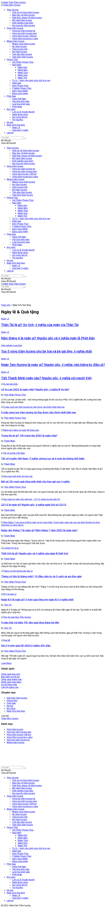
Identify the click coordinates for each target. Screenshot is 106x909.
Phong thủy (12, 700)
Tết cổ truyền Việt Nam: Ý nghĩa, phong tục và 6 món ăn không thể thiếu (42, 458)
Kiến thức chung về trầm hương (27, 17)
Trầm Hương (12, 10)
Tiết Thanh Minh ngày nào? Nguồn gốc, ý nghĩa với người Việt (46, 378)
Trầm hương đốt (19, 49)
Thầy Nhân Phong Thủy (15, 395)
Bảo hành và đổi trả (10, 676)
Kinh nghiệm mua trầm (22, 23)
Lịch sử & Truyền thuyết (23, 112)
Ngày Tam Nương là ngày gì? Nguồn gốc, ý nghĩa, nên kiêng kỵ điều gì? (53, 365)
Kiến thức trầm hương (17, 698)
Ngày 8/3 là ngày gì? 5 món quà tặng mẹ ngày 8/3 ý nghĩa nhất (37, 599)
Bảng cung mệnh (20, 93)
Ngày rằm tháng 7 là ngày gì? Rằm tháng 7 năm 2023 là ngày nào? (39, 530)
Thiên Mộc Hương (9, 718)
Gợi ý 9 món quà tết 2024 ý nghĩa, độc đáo (26, 645)
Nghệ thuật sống (20, 114)
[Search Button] (25, 138)
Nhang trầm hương (15, 41)
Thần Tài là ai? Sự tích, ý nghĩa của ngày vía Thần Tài (40, 325)
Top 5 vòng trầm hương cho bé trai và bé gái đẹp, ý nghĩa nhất (46, 351)
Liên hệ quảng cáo (9, 687)
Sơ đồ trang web (9, 684)
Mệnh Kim (22, 67)
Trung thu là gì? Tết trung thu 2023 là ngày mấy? (29, 435)
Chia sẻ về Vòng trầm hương (25, 12)
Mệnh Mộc (23, 70)
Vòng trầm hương (15, 28)
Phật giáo (11, 703)
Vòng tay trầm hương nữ (23, 30)
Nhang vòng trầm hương (23, 44)
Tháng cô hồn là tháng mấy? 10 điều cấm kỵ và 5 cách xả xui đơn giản (41, 576)
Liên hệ (10, 132)
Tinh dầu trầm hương (22, 54)
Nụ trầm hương (19, 46)
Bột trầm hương (19, 51)
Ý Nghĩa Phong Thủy (21, 88)
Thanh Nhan (9, 441)
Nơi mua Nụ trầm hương (23, 25)
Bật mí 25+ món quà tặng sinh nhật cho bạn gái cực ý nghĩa (35, 481)
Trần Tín (8, 605)
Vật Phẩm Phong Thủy (23, 62)
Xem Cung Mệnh (20, 91)
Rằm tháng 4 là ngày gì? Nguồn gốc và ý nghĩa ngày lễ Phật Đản (48, 338)
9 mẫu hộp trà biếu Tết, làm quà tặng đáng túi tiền (30, 622)
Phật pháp (17, 106)
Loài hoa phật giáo (21, 104)
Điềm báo (16, 83)
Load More (6, 663)
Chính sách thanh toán (11, 679)
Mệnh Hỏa (22, 75)
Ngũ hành (16, 64)
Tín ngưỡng (17, 119)
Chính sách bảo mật (10, 674)
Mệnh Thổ (22, 78)
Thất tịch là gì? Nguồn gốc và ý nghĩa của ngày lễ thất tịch (34, 553)
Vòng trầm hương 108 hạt (24, 36)
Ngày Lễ (16, 127)
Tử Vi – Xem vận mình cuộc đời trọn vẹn (31, 80)
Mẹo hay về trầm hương (23, 15)
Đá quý (10, 122)
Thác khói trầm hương (22, 57)
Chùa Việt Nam (19, 98)
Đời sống (11, 109)
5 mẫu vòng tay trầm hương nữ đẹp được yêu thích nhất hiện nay (38, 412)
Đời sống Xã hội (19, 117)
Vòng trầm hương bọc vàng (25, 38)
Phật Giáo (11, 96)
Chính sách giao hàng (11, 682)
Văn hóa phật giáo (20, 101)
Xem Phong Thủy (20, 85)
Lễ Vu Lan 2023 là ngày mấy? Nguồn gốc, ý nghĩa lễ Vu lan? (35, 389)
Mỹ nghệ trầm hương (22, 20)
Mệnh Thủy (23, 72)
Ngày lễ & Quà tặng (16, 125)
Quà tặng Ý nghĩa (20, 130)
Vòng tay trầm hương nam (24, 33)
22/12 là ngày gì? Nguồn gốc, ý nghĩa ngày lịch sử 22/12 (33, 504)
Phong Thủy (12, 59)
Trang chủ (5, 305)
